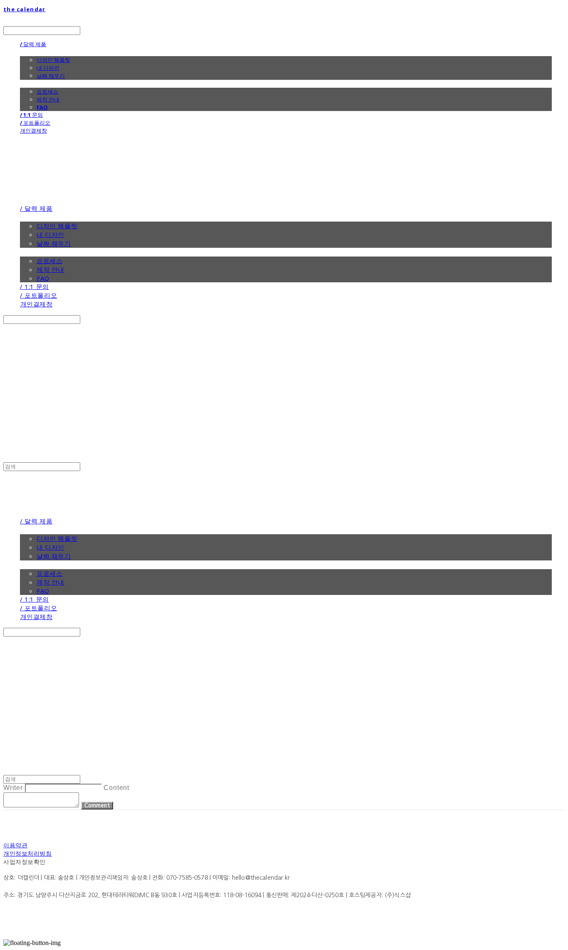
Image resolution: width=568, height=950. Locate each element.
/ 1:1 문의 (31, 114)
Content (116, 787)
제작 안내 (48, 99)
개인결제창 (33, 130)
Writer (13, 787)
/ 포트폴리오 (35, 122)
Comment (97, 805)
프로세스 (47, 91)
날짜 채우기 (51, 75)
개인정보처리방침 (27, 853)
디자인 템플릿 (53, 60)
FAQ (42, 107)
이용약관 (15, 845)
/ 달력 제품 (33, 44)
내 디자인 (48, 68)
